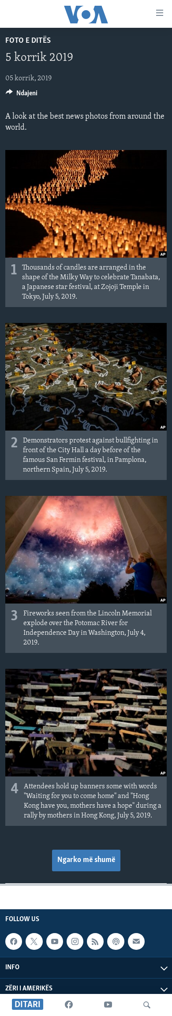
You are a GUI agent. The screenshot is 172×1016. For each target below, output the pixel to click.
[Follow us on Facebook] (13, 942)
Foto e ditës (28, 41)
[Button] (21, 95)
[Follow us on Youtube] (54, 942)
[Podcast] (115, 942)
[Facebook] (68, 1005)
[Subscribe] (136, 942)
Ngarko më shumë (86, 860)
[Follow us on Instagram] (75, 942)
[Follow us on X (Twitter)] (34, 942)
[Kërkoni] (147, 1005)
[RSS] (95, 942)
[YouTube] (108, 1005)
